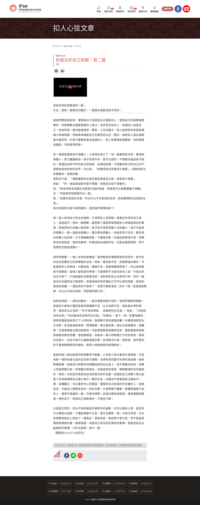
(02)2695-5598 (66, 483)
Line (73, 455)
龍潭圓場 (134, 483)
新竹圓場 (81, 491)
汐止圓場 (54, 483)
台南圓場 (107, 491)
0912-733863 (67, 491)
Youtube (186, 9)
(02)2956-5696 (120, 483)
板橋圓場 (107, 483)
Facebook (178, 9)
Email (80, 455)
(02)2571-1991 (93, 483)
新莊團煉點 (54, 491)
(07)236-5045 (147, 491)
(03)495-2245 (147, 483)
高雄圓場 (134, 491)
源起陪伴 (58, 46)
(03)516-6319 (93, 491)
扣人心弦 (68, 46)
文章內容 (77, 46)
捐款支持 (167, 9)
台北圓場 (81, 483)
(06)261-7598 (120, 491)
